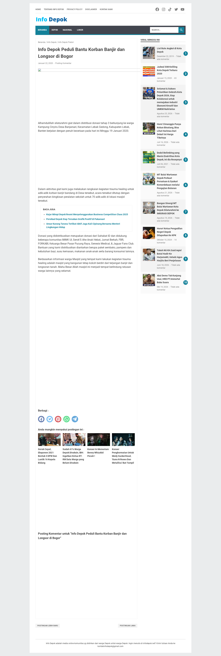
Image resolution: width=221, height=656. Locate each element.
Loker (80, 30)
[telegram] (75, 419)
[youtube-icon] (183, 9)
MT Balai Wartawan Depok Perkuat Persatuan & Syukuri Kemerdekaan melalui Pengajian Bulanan (168, 181)
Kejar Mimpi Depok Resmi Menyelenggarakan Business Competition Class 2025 (87, 214)
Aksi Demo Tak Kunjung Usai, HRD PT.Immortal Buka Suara (169, 279)
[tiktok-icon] (170, 9)
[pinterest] (58, 419)
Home (38, 9)
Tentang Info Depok (54, 9)
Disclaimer (91, 9)
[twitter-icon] (176, 9)
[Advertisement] (86, 158)
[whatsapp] (66, 419)
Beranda (42, 30)
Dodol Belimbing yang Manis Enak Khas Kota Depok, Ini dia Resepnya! (169, 156)
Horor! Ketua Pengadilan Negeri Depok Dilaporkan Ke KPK (169, 232)
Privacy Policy (74, 9)
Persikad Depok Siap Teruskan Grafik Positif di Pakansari (75, 219)
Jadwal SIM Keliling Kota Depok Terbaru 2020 (167, 70)
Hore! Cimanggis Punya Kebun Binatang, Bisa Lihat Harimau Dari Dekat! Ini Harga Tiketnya (169, 131)
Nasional (67, 30)
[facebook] (41, 419)
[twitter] (49, 419)
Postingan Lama (127, 626)
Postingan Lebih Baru (47, 626)
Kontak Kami (106, 9)
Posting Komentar (63, 63)
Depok (55, 30)
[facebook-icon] (157, 9)
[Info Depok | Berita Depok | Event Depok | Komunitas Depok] (51, 19)
